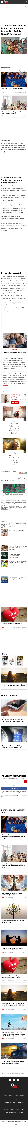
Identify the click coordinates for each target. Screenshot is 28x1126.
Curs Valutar (14, 1116)
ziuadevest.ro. (7, 385)
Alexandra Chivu (5, 140)
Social (3, 92)
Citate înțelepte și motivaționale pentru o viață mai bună (12, 893)
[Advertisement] (12, 517)
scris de (18, 92)
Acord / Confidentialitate (10, 1112)
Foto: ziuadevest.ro (6, 67)
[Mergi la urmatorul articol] (25, 6)
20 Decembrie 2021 (11, 139)
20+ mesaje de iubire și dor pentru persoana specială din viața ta (12, 976)
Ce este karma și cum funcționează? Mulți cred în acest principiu (13, 1062)
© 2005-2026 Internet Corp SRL (8, 1121)
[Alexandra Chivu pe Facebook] (20, 395)
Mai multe (15, 402)
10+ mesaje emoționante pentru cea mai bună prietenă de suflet (13, 949)
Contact (6, 1109)
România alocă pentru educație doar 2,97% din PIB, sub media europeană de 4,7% (13, 865)
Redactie (12, 1109)
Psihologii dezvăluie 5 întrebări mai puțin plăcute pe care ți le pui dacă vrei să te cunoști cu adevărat (14, 1005)
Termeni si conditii (20, 1109)
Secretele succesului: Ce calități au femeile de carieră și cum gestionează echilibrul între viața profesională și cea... (13, 1035)
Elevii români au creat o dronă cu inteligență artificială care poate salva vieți (13, 836)
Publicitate (20, 1112)
